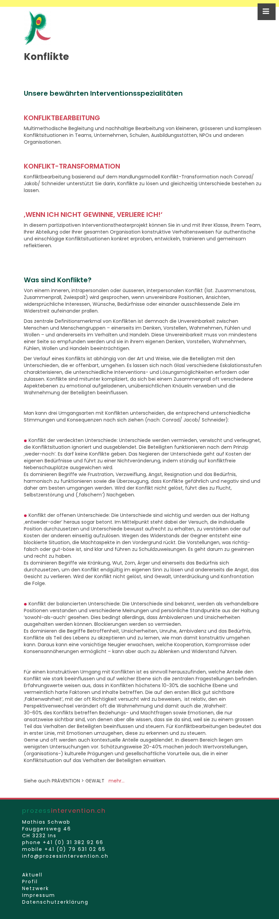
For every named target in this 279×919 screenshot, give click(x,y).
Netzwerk (35, 888)
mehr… (117, 780)
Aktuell (32, 874)
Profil (30, 881)
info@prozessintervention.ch (65, 856)
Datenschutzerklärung (55, 902)
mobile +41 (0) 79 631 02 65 (63, 849)
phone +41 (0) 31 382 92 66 (62, 842)
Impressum (38, 895)
